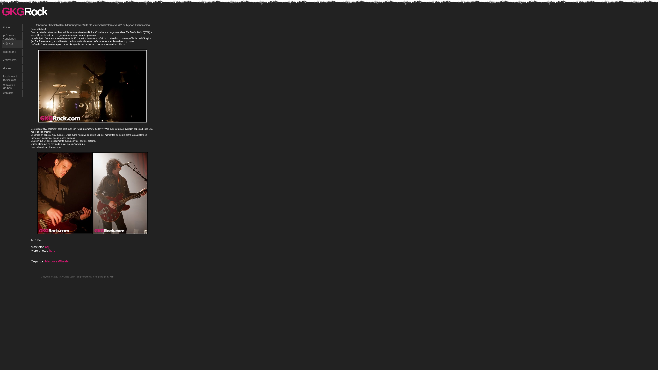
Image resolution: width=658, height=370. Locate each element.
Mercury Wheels (57, 261)
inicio (6, 27)
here (52, 250)
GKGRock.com (67, 277)
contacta (8, 92)
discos (7, 68)
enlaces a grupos (9, 86)
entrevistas (9, 59)
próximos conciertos (9, 37)
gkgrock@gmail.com (87, 277)
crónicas (8, 43)
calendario (9, 51)
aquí (48, 247)
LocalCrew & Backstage (10, 78)
